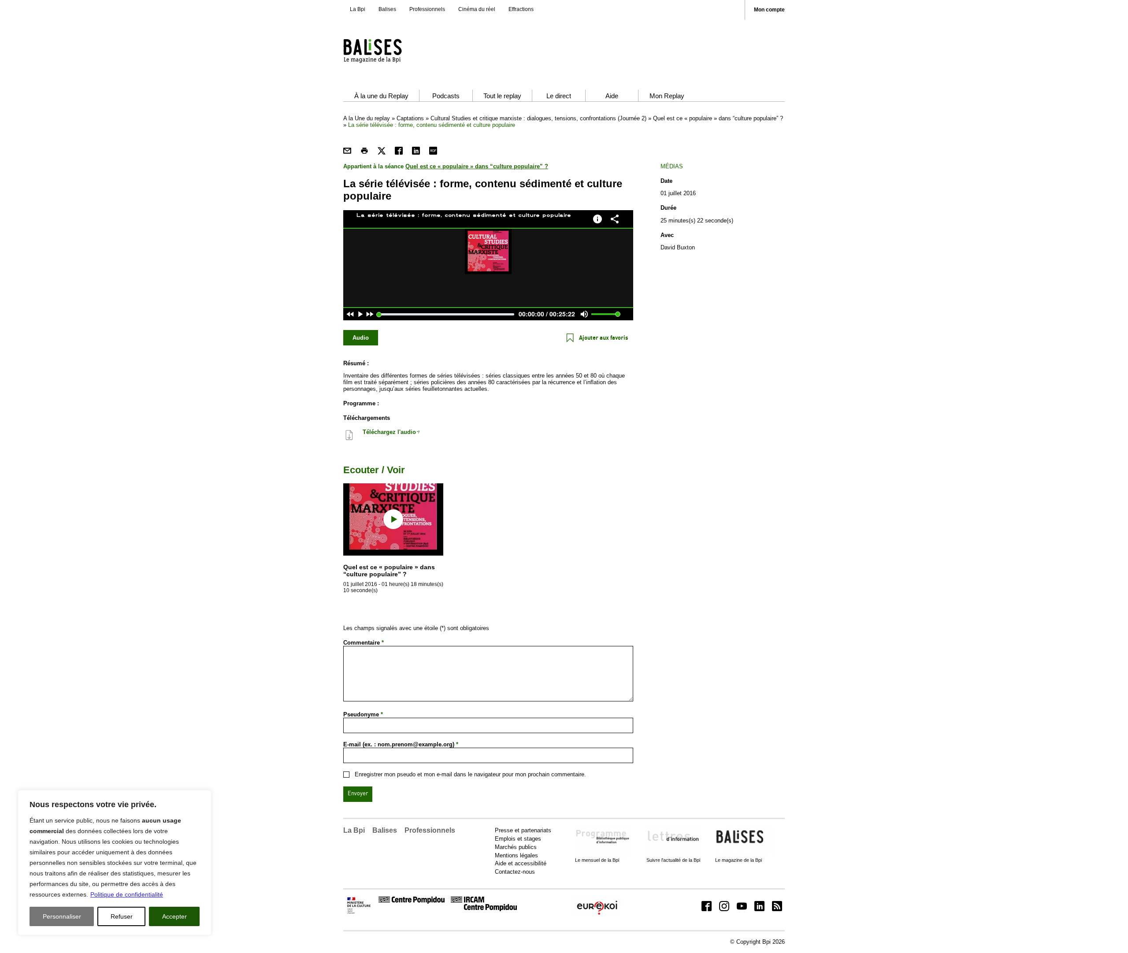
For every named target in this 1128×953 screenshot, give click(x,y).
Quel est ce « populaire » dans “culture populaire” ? (718, 118)
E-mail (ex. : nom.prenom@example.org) (400, 744)
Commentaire (363, 642)
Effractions (521, 9)
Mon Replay (666, 96)
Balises (387, 9)
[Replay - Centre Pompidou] (389, 50)
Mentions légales (516, 855)
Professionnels (427, 9)
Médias (671, 166)
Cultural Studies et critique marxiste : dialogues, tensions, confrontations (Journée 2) (538, 118)
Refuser (122, 916)
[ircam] (484, 909)
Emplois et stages (518, 838)
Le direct (558, 96)
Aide (611, 96)
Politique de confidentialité (126, 894)
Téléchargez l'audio (389, 432)
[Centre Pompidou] (411, 901)
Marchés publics (516, 847)
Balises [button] (384, 830)
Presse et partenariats (523, 830)
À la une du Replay (381, 96)
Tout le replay (502, 96)
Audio (360, 337)
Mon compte (769, 10)
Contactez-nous (515, 871)
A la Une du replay (366, 118)
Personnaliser (62, 916)
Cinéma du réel (476, 9)
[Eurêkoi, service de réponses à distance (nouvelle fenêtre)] (597, 915)
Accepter (174, 916)
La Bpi (357, 9)
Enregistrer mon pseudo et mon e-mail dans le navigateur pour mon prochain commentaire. (470, 774)
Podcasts (446, 96)
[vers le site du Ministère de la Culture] (359, 912)
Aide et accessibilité (520, 863)
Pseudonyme (363, 714)
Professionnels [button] (429, 830)
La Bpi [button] (354, 830)
